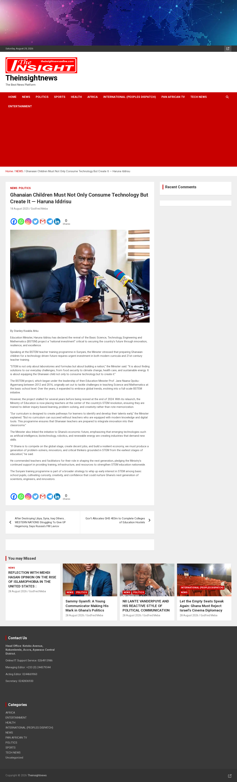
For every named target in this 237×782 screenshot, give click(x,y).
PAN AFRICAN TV (173, 97)
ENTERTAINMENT (20, 106)
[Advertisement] (113, 139)
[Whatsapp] (21, 219)
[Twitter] (35, 219)
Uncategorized (14, 757)
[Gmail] (42, 219)
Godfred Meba (39, 208)
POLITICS (42, 97)
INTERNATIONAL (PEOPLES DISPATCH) (129, 97)
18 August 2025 (19, 208)
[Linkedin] (57, 219)
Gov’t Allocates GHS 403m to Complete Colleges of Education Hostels (115, 520)
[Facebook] (14, 219)
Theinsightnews (32, 78)
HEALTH (76, 97)
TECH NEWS (198, 97)
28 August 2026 (17, 591)
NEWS (26, 97)
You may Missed (22, 558)
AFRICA (92, 97)
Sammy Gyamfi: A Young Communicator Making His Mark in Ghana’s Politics (87, 605)
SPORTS (59, 97)
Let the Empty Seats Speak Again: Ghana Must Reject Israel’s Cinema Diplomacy (202, 605)
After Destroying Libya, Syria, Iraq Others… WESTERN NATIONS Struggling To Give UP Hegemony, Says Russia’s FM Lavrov (40, 522)
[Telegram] (50, 219)
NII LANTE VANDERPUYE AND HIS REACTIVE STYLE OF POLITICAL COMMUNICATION (146, 605)
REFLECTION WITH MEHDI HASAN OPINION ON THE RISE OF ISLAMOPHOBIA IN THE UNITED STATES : (32, 579)
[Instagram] (28, 219)
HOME (12, 97)
